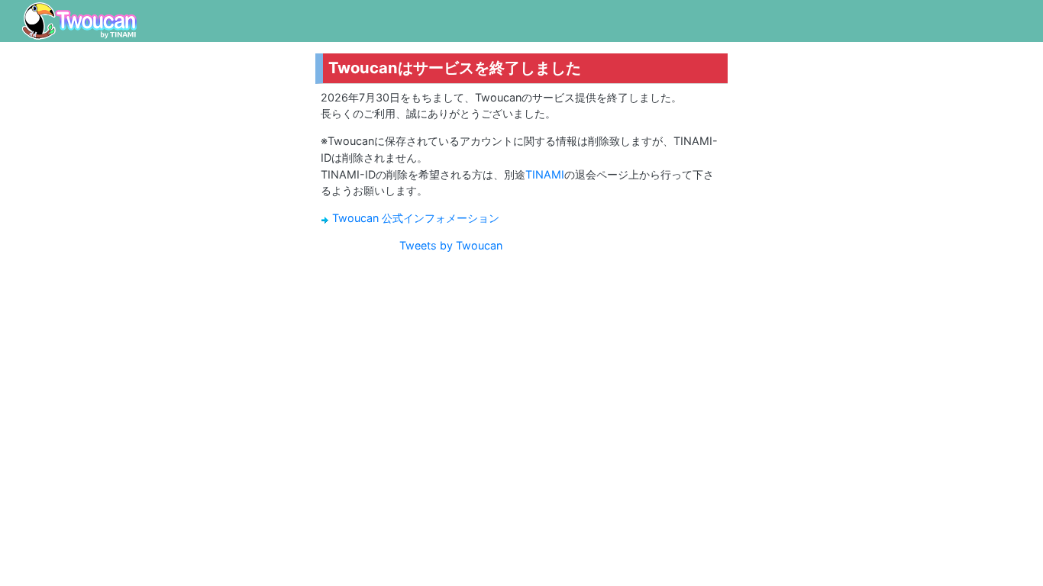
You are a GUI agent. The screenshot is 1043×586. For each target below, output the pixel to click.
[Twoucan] (79, 21)
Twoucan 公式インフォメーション (415, 217)
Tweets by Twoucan (450, 245)
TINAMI (544, 174)
